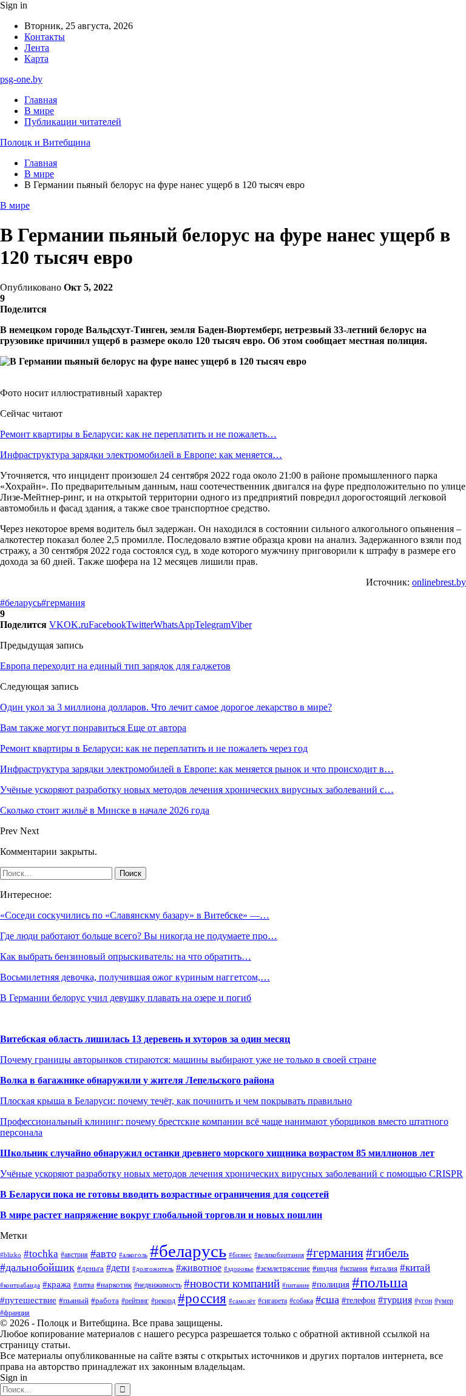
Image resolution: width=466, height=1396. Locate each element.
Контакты (44, 37)
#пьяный (74, 1300)
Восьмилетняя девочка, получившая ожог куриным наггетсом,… (135, 977)
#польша (380, 1282)
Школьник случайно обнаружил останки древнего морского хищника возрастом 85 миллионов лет (217, 1153)
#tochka (41, 1253)
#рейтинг (135, 1301)
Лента (36, 47)
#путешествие (28, 1300)
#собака (301, 1301)
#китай (415, 1267)
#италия (383, 1268)
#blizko (10, 1254)
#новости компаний (232, 1283)
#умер (443, 1301)
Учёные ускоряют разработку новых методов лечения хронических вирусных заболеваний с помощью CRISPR (231, 1173)
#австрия (74, 1254)
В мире (39, 111)
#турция (395, 1300)
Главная (40, 100)
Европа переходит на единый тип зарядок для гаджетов (115, 666)
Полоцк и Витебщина (45, 142)
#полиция (331, 1284)
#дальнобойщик (37, 1267)
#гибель (387, 1252)
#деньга (90, 1268)
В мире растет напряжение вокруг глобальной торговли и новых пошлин (161, 1215)
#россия (202, 1298)
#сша (327, 1299)
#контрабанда (20, 1285)
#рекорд (163, 1301)
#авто (103, 1253)
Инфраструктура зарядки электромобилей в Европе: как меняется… (141, 455)
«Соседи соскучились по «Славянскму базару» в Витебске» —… (134, 915)
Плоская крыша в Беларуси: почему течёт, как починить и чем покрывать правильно (176, 1101)
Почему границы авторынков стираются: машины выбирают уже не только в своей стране (188, 1059)
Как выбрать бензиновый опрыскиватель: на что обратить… (125, 956)
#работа (105, 1300)
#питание (295, 1285)
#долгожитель (153, 1268)
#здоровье (239, 1269)
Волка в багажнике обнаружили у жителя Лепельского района (137, 1080)
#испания (354, 1269)
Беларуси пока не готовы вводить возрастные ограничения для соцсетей (168, 1194)
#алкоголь (133, 1254)
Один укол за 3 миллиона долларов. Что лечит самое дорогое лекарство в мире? (166, 707)
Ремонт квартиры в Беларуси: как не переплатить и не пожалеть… (138, 434)
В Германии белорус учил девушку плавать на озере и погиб (125, 998)
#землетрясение (283, 1268)
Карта (36, 58)
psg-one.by (21, 79)
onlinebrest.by (439, 582)
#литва (83, 1285)
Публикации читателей (72, 121)
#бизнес (240, 1255)
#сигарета (272, 1301)
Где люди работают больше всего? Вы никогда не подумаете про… (138, 936)
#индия (324, 1268)
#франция (15, 1313)
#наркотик (114, 1284)
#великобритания (279, 1254)
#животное (198, 1268)
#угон (423, 1301)
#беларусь (20, 603)
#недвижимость (157, 1285)
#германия (63, 603)
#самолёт (242, 1301)
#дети (118, 1268)
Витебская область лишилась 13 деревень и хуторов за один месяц (145, 1039)
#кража (56, 1284)
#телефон (359, 1300)
